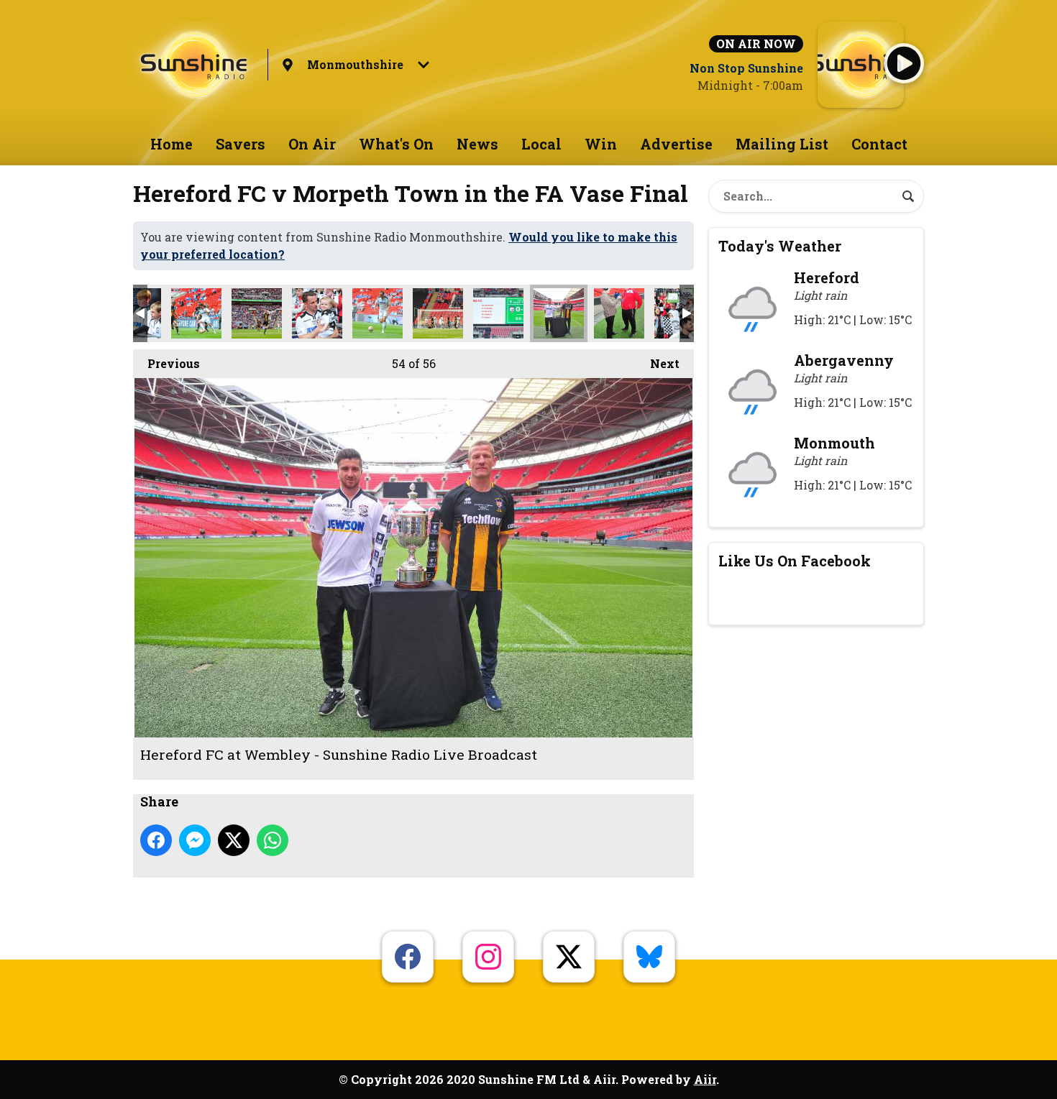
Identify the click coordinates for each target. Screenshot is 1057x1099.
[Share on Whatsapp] (272, 840)
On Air (312, 143)
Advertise (676, 143)
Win (601, 143)
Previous (166, 363)
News (477, 143)
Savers (240, 143)
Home (171, 143)
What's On (396, 143)
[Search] (908, 196)
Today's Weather (779, 245)
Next (658, 363)
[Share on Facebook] (156, 840)
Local (541, 143)
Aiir (705, 1079)
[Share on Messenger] (195, 840)
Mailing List (782, 143)
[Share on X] (234, 840)
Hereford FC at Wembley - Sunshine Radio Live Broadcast (196, 313)
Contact (879, 143)
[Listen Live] (904, 63)
